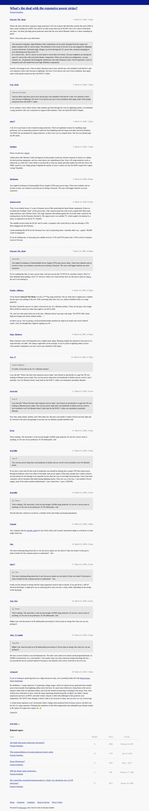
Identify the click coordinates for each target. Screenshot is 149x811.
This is (88, 277)
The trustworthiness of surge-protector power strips (31, 752)
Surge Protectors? (17, 761)
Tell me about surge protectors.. (23, 771)
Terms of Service (43, 802)
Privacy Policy (57, 802)
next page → (15, 724)
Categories (21, 802)
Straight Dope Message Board (12, 2)
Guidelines (31, 802)
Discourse (23, 808)
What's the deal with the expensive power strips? (44, 8)
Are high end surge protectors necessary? (27, 742)
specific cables (32, 531)
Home (12, 802)
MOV (71, 693)
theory (27, 153)
